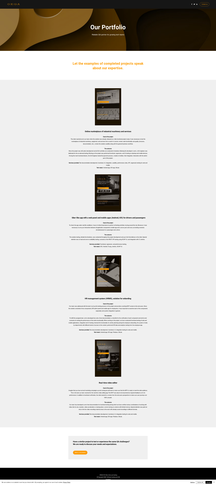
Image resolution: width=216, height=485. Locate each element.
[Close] (214, 482)
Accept (209, 482)
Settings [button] (192, 482)
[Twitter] (194, 4)
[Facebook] (192, 4)
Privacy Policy (66, 482)
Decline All (200, 482)
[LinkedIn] (197, 4)
